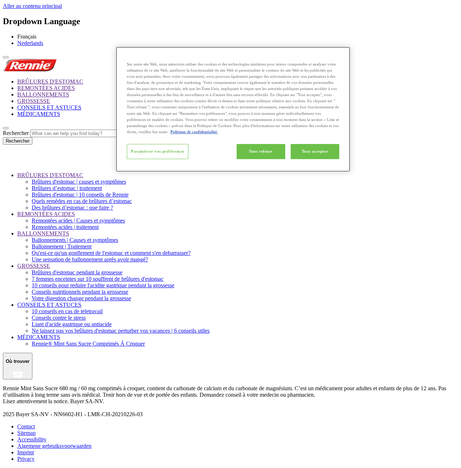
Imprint (25, 452)
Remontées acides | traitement (65, 227)
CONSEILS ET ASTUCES (49, 107)
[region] (233, 109)
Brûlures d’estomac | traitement (67, 188)
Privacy (26, 459)
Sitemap (26, 433)
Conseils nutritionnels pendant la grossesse (80, 292)
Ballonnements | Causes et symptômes (75, 240)
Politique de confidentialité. (194, 132)
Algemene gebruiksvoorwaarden (54, 446)
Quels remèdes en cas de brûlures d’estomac (82, 201)
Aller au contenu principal (32, 6)
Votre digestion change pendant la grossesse (81, 298)
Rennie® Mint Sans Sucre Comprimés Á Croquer (88, 344)
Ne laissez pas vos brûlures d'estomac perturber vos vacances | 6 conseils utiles (121, 331)
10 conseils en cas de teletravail (67, 311)
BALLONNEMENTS (43, 94)
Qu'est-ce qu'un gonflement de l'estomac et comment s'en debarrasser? (111, 253)
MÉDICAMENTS (38, 114)
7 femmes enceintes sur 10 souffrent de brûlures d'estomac (98, 279)
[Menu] (6, 57)
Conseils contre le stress (59, 318)
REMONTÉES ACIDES (46, 88)
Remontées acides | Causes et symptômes (78, 220)
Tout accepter (315, 151)
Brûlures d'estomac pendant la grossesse (77, 272)
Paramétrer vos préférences (157, 151)
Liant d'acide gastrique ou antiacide (72, 324)
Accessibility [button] (31, 439)
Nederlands (30, 43)
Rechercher (16, 133)
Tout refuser (261, 151)
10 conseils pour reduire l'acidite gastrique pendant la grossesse (103, 285)
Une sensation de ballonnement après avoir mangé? (90, 259)
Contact (26, 426)
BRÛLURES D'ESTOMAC (50, 81)
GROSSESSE (33, 101)
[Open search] (6, 128)
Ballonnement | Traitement (61, 246)
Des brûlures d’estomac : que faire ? (72, 207)
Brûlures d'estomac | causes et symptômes (79, 182)
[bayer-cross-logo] (13, 163)
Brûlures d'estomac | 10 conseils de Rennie (80, 195)
